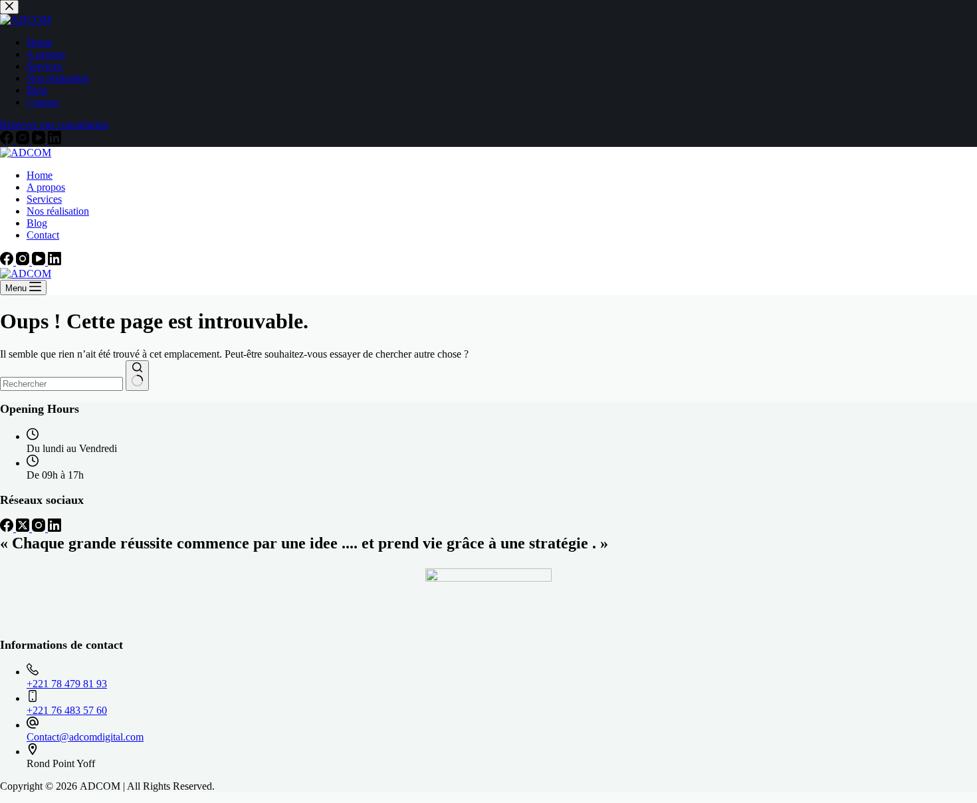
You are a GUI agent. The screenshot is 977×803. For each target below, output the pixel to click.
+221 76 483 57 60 (67, 710)
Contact (43, 235)
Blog (37, 223)
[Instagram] (24, 261)
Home (40, 175)
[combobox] (61, 384)
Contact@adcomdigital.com (85, 737)
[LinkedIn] (54, 261)
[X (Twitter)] (24, 528)
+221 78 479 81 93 (67, 683)
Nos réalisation (58, 211)
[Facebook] (8, 261)
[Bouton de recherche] (137, 375)
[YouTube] (40, 261)
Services (44, 199)
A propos (46, 187)
